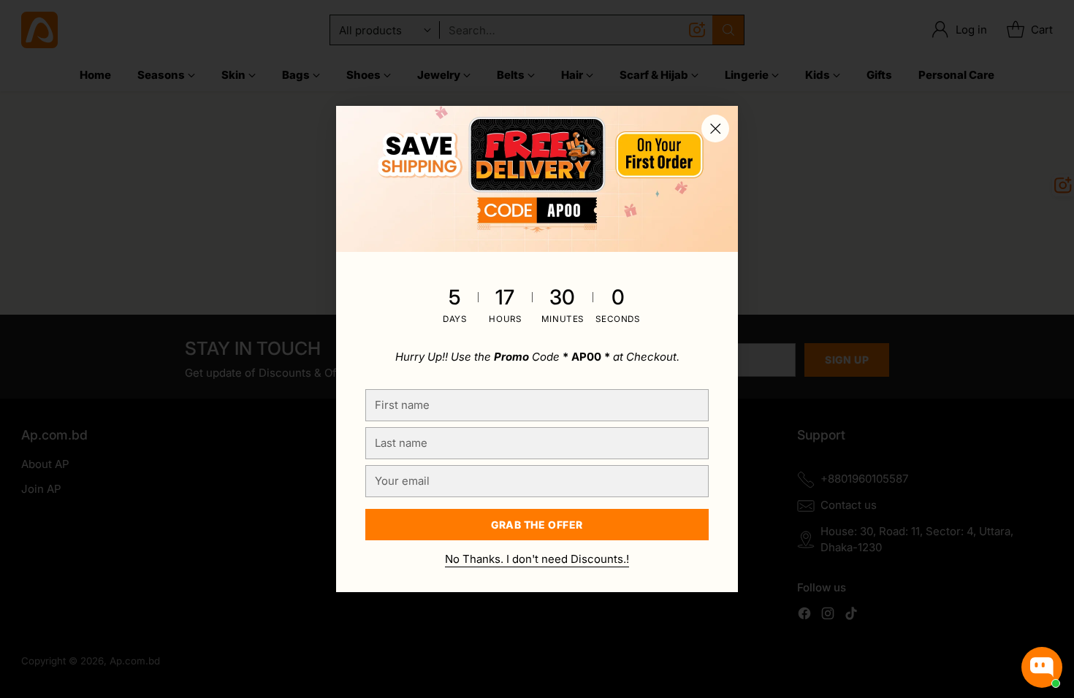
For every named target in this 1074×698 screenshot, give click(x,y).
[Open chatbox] (1041, 667)
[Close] (715, 128)
